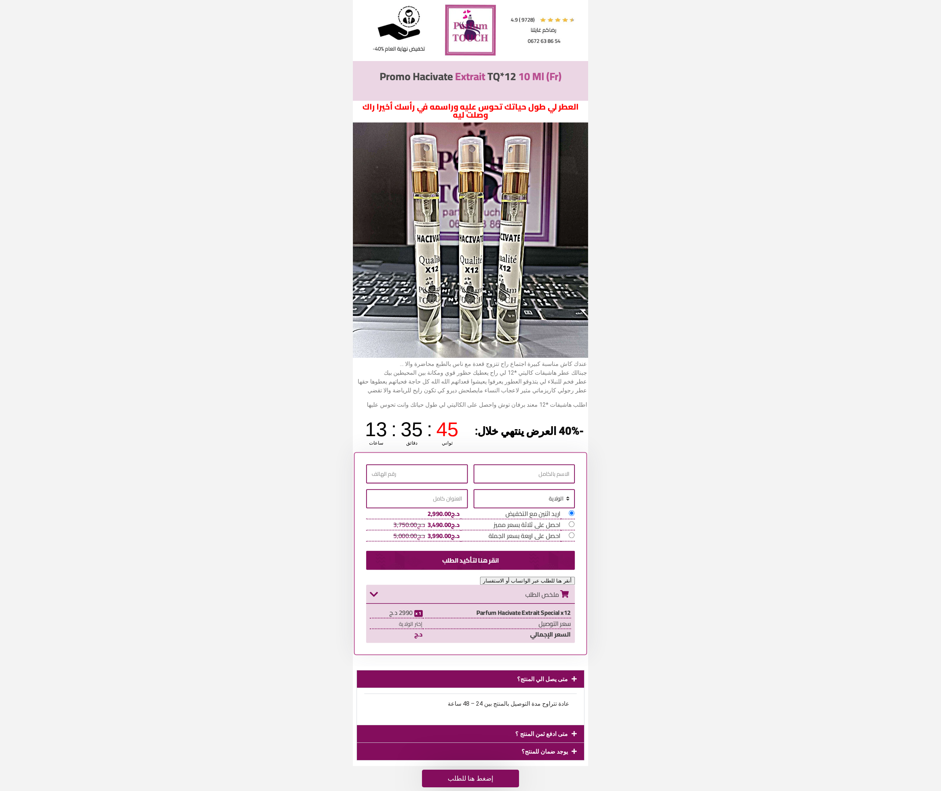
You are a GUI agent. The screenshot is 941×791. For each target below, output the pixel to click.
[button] (470, 679)
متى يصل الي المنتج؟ (542, 679)
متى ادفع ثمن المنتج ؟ (541, 733)
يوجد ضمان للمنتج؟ (545, 751)
